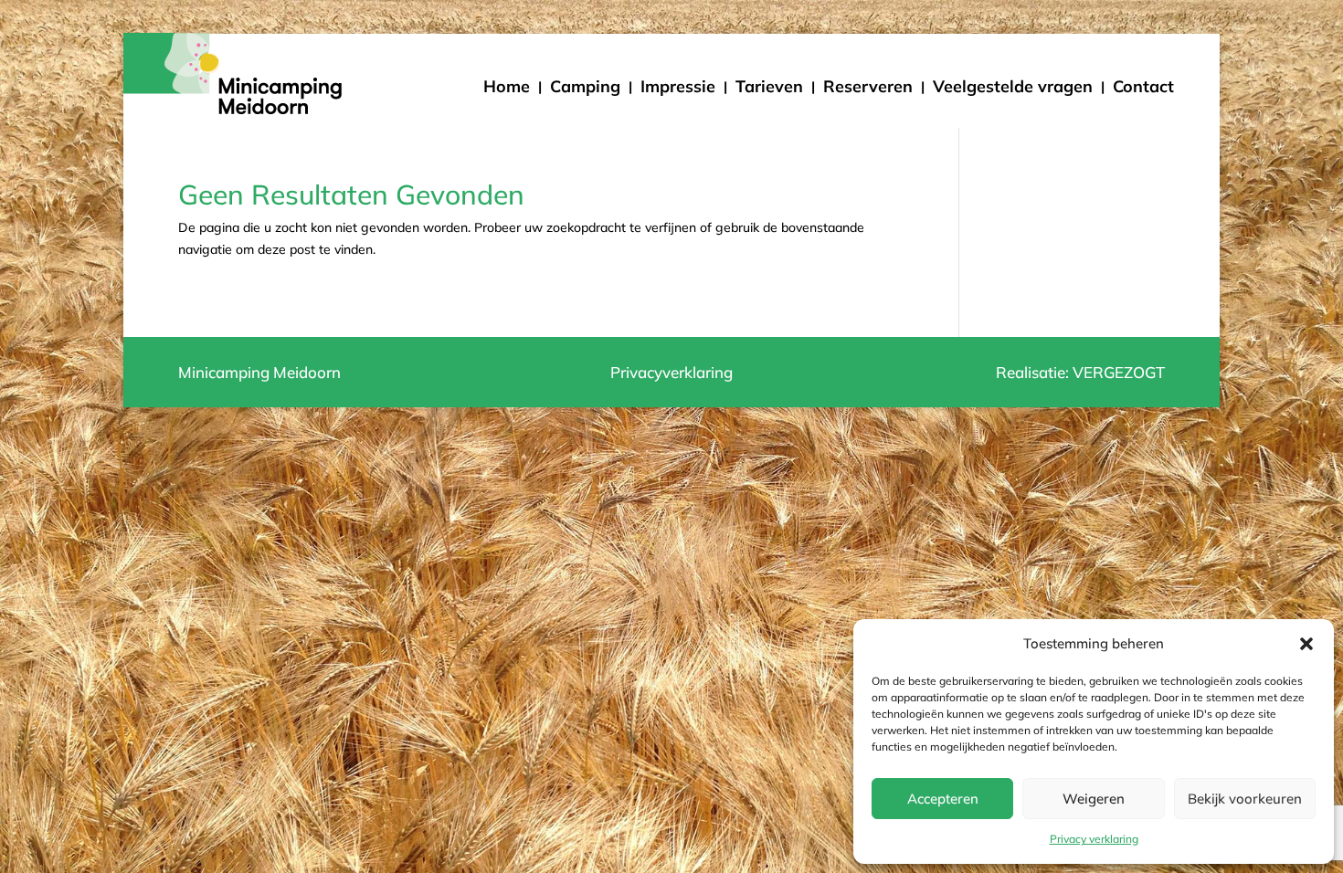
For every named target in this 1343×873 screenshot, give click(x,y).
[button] (1306, 644)
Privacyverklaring (671, 372)
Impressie (677, 86)
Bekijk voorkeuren (1245, 798)
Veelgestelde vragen (1013, 86)
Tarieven (769, 86)
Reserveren (868, 86)
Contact (1143, 86)
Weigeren (1094, 798)
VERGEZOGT (1119, 372)
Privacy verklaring (1094, 839)
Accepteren (942, 798)
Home (506, 86)
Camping (585, 86)
